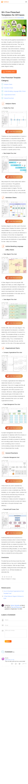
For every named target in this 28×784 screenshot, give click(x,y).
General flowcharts (9, 98)
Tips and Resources (16, 607)
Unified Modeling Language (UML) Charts (15, 91)
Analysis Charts (8, 84)
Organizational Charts (9, 94)
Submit (8, 641)
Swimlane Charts (8, 88)
